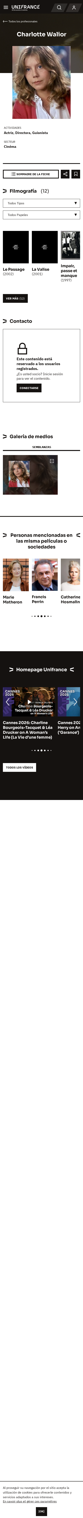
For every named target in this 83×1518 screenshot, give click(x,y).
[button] (52, 461)
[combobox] (41, 203)
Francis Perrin (39, 599)
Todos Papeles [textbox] (18, 215)
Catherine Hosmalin (70, 599)
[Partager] (65, 174)
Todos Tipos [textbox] (16, 203)
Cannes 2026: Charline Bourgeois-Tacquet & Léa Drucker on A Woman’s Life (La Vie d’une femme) (28, 730)
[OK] (41, 1511)
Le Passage (14, 269)
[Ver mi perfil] (74, 7)
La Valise (40, 269)
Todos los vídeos (19, 767)
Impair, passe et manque (69, 271)
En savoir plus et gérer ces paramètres (30, 1501)
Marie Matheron (12, 600)
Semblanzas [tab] (41, 447)
